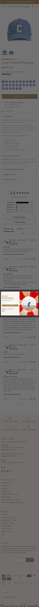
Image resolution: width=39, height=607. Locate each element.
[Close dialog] (37, 292)
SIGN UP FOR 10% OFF (10, 305)
